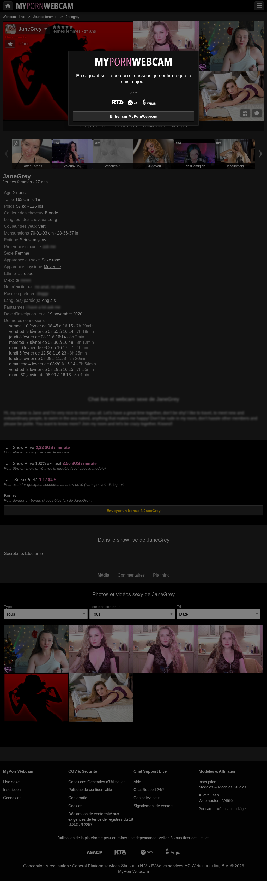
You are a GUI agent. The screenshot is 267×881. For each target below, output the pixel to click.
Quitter (134, 92)
